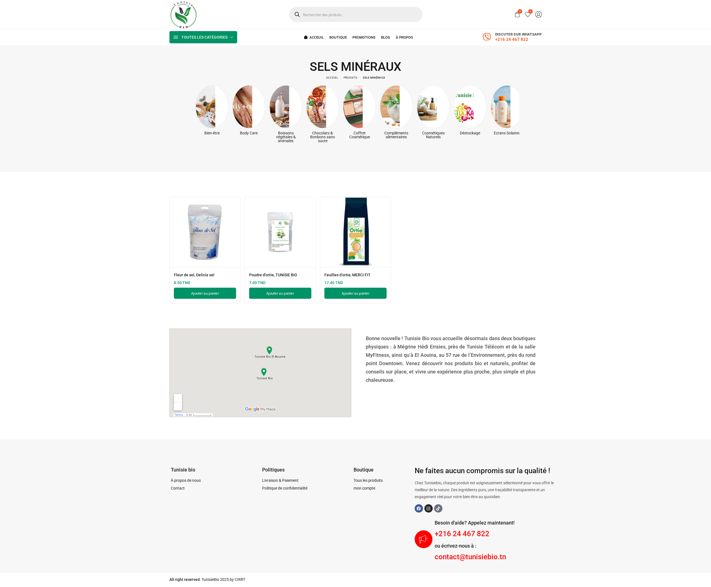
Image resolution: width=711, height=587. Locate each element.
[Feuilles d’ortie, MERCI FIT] (355, 232)
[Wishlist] (528, 14)
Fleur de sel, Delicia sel (194, 275)
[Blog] (385, 37)
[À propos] (404, 37)
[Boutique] (338, 37)
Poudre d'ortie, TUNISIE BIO (273, 275)
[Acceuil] (314, 37)
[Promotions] (363, 37)
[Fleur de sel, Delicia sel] (205, 232)
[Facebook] (419, 508)
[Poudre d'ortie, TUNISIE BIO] (280, 232)
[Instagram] (428, 508)
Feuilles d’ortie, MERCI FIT (347, 275)
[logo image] (183, 14)
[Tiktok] (438, 508)
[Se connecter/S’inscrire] (538, 14)
